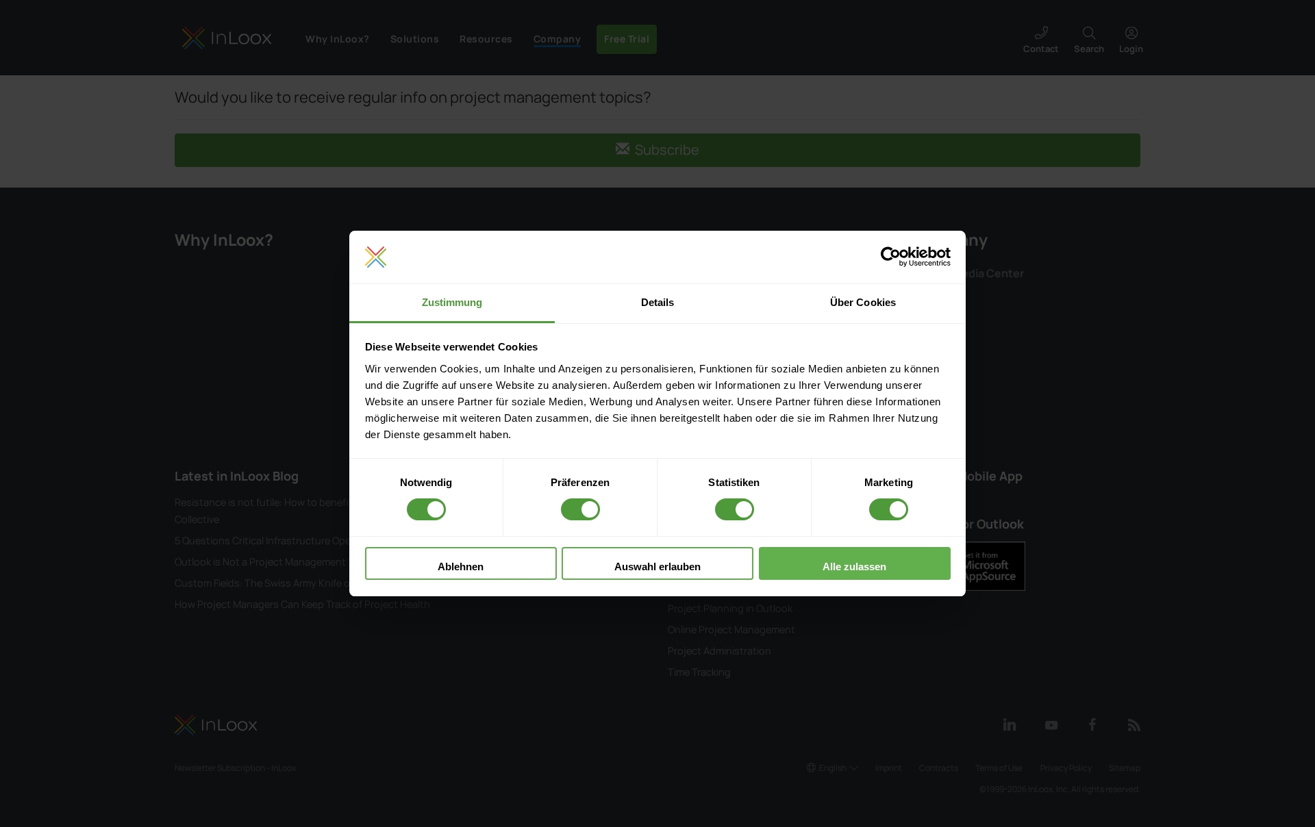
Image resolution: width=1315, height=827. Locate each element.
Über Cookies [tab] (863, 302)
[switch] (580, 509)
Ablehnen (461, 566)
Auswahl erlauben (657, 566)
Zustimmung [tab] (452, 302)
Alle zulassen (854, 566)
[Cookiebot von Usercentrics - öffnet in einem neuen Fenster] (891, 257)
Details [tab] (658, 302)
